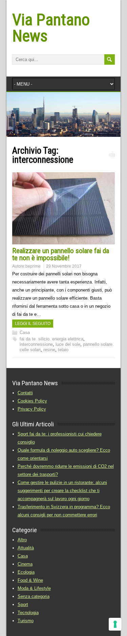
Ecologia (26, 572)
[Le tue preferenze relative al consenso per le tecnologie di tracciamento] (115, 624)
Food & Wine (30, 580)
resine (49, 349)
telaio (63, 349)
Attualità (26, 547)
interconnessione (36, 344)
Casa (25, 332)
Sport (23, 604)
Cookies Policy (32, 400)
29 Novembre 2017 (64, 266)
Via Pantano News (51, 28)
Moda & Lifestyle (34, 588)
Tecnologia (28, 612)
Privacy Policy (32, 409)
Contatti (25, 392)
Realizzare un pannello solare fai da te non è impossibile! (60, 254)
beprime (33, 266)
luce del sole (68, 344)
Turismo (26, 620)
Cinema (25, 564)
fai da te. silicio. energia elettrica (51, 338)
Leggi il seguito (32, 323)
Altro (22, 539)
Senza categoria (33, 596)
